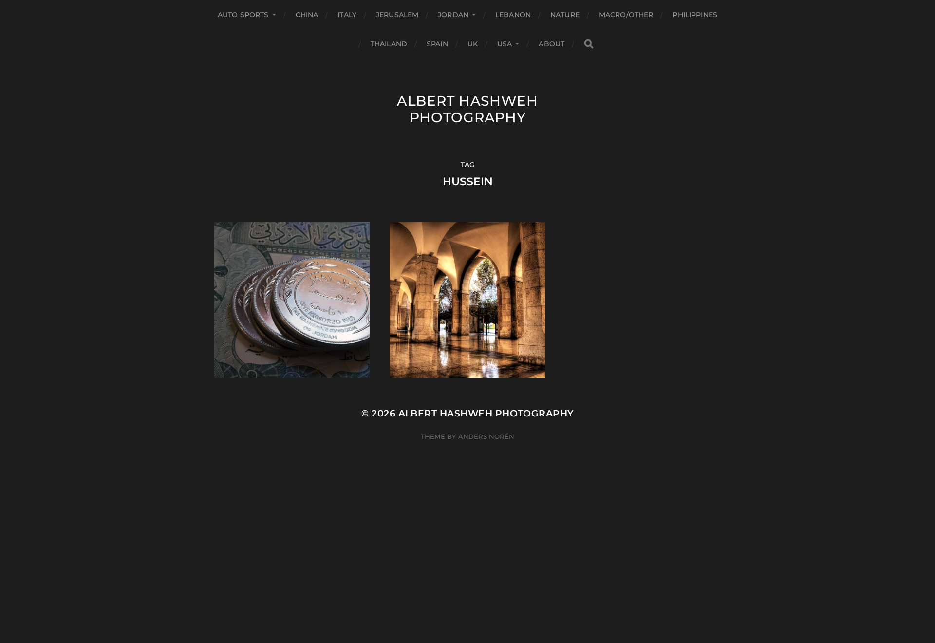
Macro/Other (626, 14)
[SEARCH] (589, 44)
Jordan (453, 14)
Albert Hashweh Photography (467, 109)
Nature (565, 14)
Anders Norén (486, 436)
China (307, 14)
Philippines (695, 14)
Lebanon (513, 14)
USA (504, 43)
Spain (437, 43)
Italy (346, 14)
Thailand (389, 43)
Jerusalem (397, 14)
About (551, 43)
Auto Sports (243, 14)
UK (473, 43)
